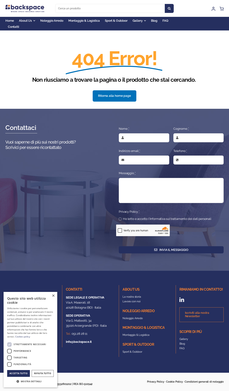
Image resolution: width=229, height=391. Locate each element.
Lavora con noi (131, 301)
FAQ (182, 348)
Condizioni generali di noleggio (204, 381)
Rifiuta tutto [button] (42, 373)
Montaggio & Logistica (136, 335)
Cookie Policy (174, 381)
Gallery (183, 339)
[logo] (26, 6)
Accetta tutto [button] (18, 373)
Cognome (181, 128)
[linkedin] (181, 299)
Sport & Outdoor (132, 351)
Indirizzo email (129, 151)
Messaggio (127, 173)
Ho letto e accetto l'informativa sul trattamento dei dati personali (167, 219)
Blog (182, 343)
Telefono (180, 151)
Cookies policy (22, 336)
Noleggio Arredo (133, 318)
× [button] (53, 295)
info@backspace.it (79, 342)
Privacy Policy (129, 211)
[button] (30, 381)
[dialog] (30, 339)
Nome (124, 128)
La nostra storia (132, 296)
